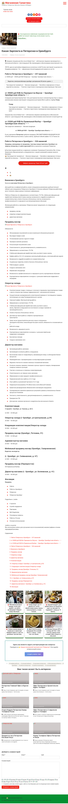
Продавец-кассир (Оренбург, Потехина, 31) (24, 569)
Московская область (55, 663)
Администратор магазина (18, 572)
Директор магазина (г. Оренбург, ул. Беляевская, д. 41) (28, 584)
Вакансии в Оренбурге (17, 549)
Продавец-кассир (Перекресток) (21, 581)
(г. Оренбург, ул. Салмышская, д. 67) (22, 578)
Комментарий (6, 761)
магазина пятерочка (40, 663)
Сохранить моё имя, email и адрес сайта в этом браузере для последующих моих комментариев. (31, 784)
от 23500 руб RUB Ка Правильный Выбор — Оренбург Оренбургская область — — (35, 543)
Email (23, 755)
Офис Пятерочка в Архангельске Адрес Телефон (45, 686)
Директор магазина (16, 558)
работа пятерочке (25, 665)
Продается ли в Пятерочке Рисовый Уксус (12, 736)
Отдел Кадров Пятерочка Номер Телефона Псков (14, 711)
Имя (3, 755)
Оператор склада (15, 555)
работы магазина (38, 665)
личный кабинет (26, 663)
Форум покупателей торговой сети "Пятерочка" (35, 647)
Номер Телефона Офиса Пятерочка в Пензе (46, 736)
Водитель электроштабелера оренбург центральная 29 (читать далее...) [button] (30, 81)
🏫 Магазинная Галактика (16, 2)
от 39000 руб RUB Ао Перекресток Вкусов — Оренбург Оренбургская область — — (35, 540)
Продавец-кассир (16, 552)
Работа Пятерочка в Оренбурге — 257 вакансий (25, 537)
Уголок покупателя (20, 55)
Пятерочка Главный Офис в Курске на (15, 686)
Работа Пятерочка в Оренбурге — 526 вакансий (25, 546)
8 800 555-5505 (8, 11)
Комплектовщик (15, 560)
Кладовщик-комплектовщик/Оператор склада (25, 566)
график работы (14, 663)
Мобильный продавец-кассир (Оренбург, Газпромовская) (28, 575)
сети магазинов (51, 665)
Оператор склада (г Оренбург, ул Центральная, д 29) (27, 563)
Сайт (42, 755)
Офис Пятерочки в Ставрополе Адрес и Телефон (45, 711)
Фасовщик (14, 587)
